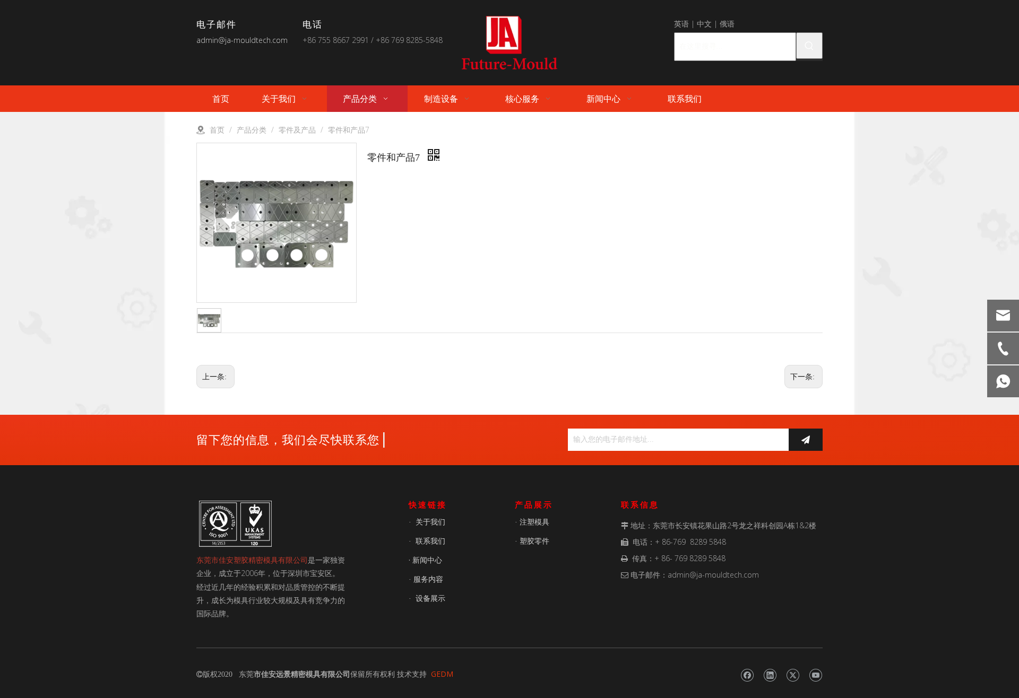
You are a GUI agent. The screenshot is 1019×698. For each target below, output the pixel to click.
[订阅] (806, 440)
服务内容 (428, 579)
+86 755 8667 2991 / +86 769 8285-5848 (373, 40)
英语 (681, 24)
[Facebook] (747, 675)
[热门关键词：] (809, 45)
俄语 (727, 24)
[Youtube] (815, 675)
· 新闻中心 (425, 560)
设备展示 (430, 598)
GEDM (442, 674)
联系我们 (430, 541)
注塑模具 (534, 522)
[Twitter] (792, 675)
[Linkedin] (769, 675)
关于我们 (430, 522)
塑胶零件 (534, 541)
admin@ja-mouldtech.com (242, 40)
